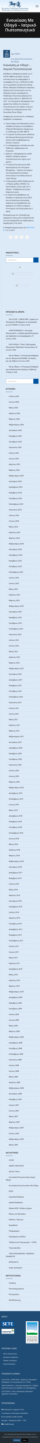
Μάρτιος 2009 (14, 1031)
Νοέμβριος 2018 (15, 821)
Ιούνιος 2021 (14, 714)
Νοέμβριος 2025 (15, 436)
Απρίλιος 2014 (14, 918)
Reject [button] (25, 1440)
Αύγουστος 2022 (15, 634)
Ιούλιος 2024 (14, 515)
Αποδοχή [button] (17, 1440)
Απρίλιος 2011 (14, 963)
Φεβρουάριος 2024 (16, 544)
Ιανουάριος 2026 (15, 430)
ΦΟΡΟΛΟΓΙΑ (13, 1262)
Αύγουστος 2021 (15, 702)
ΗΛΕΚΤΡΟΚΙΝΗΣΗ (16, 1203)
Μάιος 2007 (13, 1116)
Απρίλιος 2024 (14, 532)
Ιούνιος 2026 (14, 402)
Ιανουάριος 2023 (15, 612)
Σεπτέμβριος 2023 (16, 572)
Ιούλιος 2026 (14, 396)
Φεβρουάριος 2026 (16, 425)
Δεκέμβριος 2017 (15, 873)
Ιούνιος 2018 (14, 839)
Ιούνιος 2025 (14, 459)
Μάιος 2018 (13, 844)
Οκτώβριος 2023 (15, 566)
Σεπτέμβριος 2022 (16, 629)
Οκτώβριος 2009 (15, 1009)
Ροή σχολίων (14, 1294)
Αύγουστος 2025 (15, 447)
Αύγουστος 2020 (15, 765)
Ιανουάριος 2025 (15, 481)
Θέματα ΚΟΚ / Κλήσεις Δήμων (20, 1208)
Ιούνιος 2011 (14, 952)
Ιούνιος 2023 (14, 583)
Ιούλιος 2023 (14, 578)
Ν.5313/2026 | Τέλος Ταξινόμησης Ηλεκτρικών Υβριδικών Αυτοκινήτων (17, 1392)
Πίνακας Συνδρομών (10, 1360)
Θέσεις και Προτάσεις (17, 1214)
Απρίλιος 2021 (14, 725)
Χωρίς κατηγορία (15, 1268)
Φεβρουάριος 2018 (16, 861)
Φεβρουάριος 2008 (16, 1088)
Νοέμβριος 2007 (15, 1099)
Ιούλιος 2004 (14, 1133)
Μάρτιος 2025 (14, 470)
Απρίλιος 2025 (14, 464)
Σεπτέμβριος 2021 (16, 697)
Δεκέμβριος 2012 (15, 929)
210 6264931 (7, 1417)
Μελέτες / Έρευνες (16, 1219)
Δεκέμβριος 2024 (15, 487)
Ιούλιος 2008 (14, 1065)
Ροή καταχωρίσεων (16, 1289)
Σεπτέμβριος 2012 (16, 941)
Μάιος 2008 (13, 1077)
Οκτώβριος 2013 (15, 924)
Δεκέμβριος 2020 (15, 748)
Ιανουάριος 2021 (15, 742)
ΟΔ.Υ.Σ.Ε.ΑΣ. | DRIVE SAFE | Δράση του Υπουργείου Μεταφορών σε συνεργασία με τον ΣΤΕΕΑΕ (22, 322)
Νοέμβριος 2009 (15, 1003)
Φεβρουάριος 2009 (16, 1037)
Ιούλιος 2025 (14, 453)
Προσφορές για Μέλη (17, 1237)
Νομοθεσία (13, 1225)
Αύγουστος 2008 (15, 1060)
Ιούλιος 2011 (14, 946)
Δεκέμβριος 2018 (15, 816)
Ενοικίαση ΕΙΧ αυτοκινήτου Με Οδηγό (23, 1185)
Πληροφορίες (14, 1231)
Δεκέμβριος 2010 (15, 969)
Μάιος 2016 (13, 890)
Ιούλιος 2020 (14, 770)
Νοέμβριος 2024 (15, 493)
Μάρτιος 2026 (14, 419)
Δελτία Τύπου (14, 1171)
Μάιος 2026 (13, 408)
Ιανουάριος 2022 (15, 674)
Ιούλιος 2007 (14, 1105)
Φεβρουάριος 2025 (16, 476)
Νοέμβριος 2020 (15, 753)
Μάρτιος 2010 (14, 986)
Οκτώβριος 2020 (15, 759)
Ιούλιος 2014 (14, 912)
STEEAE (17, 54)
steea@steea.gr (8, 1424)
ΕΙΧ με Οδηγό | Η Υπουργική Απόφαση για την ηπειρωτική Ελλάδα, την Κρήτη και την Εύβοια (22, 358)
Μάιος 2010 (13, 975)
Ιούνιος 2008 (14, 1071)
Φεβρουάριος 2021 (16, 736)
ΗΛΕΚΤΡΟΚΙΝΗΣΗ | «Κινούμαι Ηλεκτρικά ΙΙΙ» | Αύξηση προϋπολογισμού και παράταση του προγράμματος (22, 333)
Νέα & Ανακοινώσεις (10, 1354)
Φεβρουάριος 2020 (16, 787)
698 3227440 (18, 1417)
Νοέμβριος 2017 (15, 878)
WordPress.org (14, 1300)
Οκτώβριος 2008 (15, 1048)
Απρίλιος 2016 (14, 895)
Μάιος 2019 (13, 810)
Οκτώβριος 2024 (15, 498)
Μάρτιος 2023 (14, 600)
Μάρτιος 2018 (14, 855)
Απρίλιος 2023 (14, 595)
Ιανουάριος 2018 (15, 867)
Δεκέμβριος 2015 (15, 907)
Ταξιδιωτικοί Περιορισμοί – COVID (23, 1242)
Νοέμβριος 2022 (15, 617)
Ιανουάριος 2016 (15, 901)
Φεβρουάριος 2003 (16, 1139)
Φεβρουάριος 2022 (16, 668)
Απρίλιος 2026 (14, 413)
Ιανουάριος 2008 (15, 1094)
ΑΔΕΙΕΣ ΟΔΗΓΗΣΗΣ (16, 1166)
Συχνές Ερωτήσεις (9, 1364)
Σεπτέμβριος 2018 (16, 833)
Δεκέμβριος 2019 (15, 793)
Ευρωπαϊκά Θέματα (16, 1197)
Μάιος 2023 (13, 589)
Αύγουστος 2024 (15, 510)
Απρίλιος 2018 (14, 850)
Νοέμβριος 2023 (15, 561)
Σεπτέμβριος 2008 (16, 1054)
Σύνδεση (12, 1283)
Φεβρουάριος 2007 (16, 1128)
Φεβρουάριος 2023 (16, 606)
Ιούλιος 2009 (14, 1014)
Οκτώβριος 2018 (15, 827)
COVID (11, 1160)
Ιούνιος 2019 (14, 804)
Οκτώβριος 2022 (15, 623)
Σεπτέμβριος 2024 (16, 504)
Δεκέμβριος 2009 (15, 997)
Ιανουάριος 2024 (15, 549)
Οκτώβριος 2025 (15, 442)
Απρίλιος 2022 (14, 657)
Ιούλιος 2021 (14, 708)
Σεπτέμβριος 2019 (16, 799)
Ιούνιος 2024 (14, 521)
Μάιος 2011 (13, 958)
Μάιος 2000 (13, 1145)
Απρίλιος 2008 (14, 1082)
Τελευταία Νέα (14, 1248)
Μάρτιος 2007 (14, 1122)
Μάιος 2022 (13, 651)
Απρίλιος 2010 (14, 980)
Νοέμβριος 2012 (15, 935)
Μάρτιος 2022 (14, 663)
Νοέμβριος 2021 (15, 685)
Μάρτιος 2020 (14, 782)
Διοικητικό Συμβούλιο (10, 1357)
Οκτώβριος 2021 (15, 691)
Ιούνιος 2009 (14, 1020)
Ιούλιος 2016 (14, 884)
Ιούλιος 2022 (14, 640)
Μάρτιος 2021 (14, 731)
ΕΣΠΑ (11, 1191)
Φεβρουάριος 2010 (16, 992)
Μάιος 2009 (13, 1026)
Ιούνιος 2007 (14, 1111)
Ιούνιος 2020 (14, 776)
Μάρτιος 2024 (14, 538)
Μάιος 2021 (13, 719)
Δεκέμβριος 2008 (15, 1043)
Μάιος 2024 (13, 527)
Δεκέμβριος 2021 (15, 680)
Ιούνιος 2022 (14, 646)
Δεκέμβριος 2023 (15, 555)
